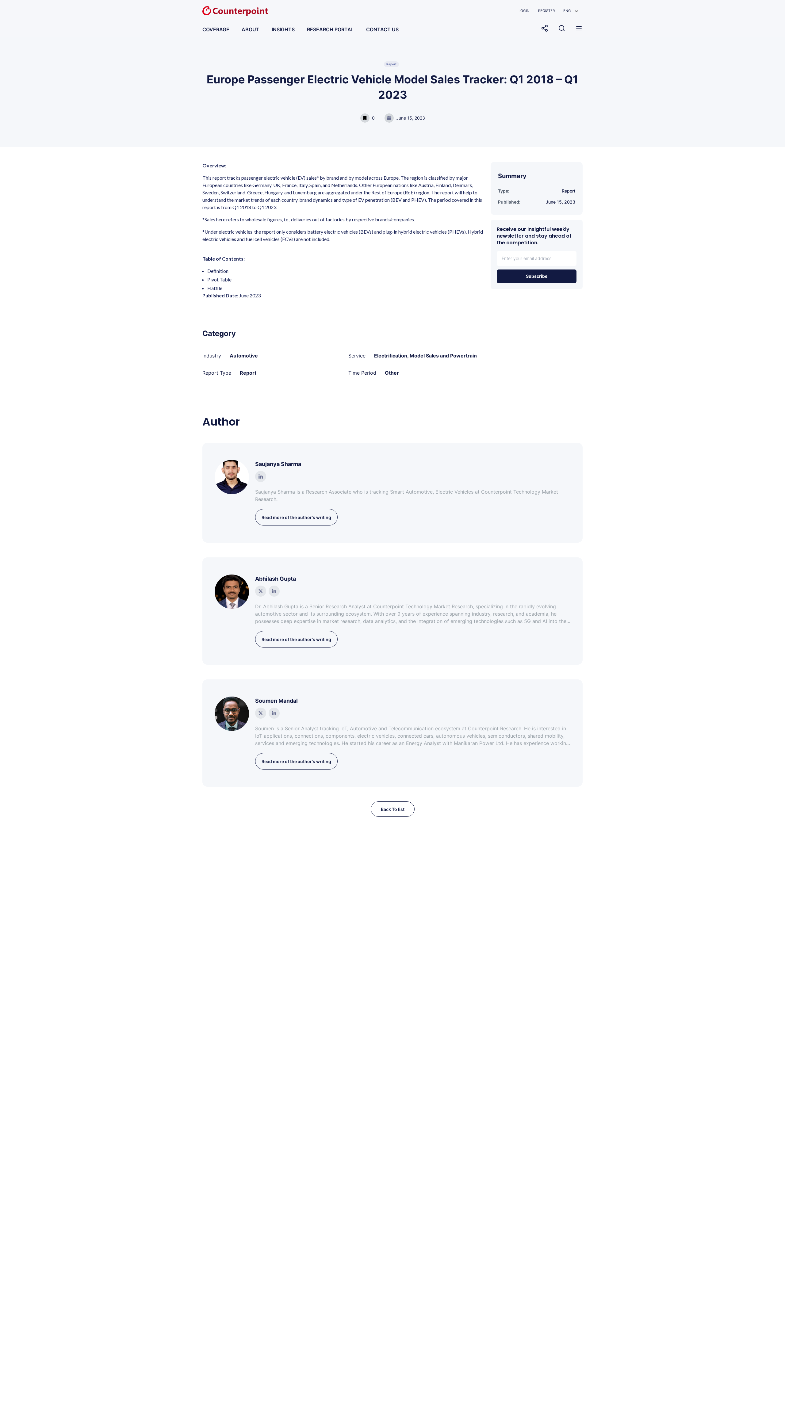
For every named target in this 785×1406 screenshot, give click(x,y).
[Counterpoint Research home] (235, 11)
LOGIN (524, 11)
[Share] (544, 28)
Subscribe (536, 276)
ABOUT (250, 29)
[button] (571, 10)
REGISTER (546, 11)
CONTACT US (382, 29)
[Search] (561, 28)
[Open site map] (579, 28)
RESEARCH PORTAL (330, 29)
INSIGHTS (283, 29)
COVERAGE (215, 29)
